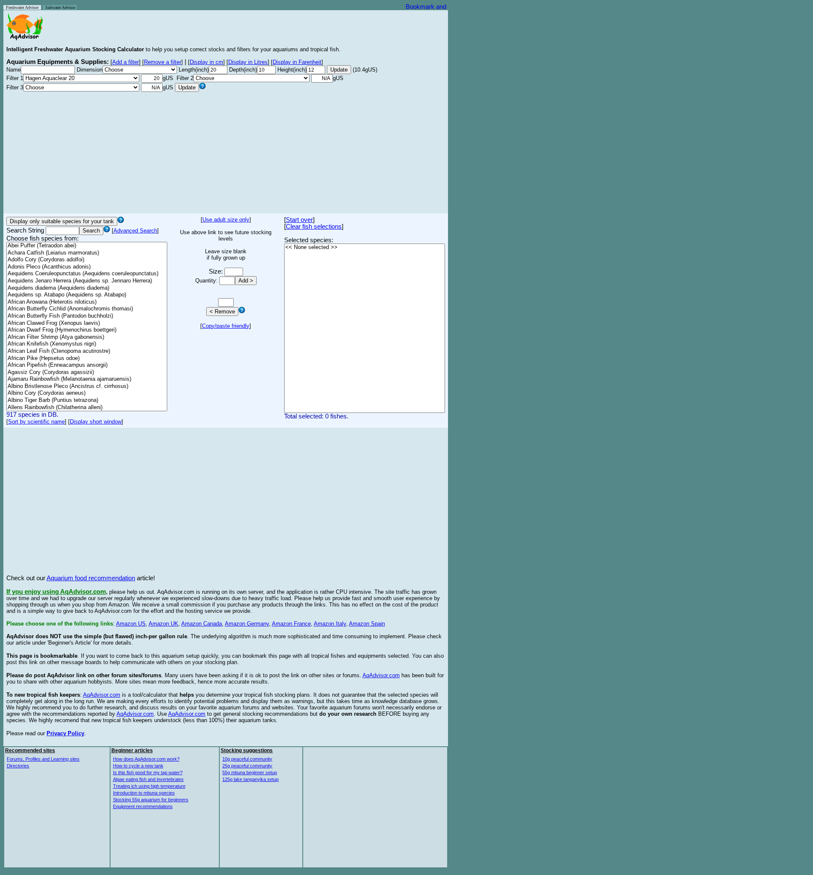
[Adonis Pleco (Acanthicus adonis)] (87, 267)
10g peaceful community (247, 758)
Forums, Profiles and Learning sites (43, 758)
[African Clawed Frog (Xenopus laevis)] (87, 323)
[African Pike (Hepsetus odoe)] (87, 358)
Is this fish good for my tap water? (148, 772)
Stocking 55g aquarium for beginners (150, 799)
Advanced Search (135, 230)
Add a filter (125, 62)
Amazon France (291, 623)
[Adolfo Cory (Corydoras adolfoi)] (87, 259)
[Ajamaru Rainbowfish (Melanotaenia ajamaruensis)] (87, 379)
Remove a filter (162, 62)
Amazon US (131, 623)
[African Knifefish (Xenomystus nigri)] (87, 344)
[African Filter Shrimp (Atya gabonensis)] (87, 337)
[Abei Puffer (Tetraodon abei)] (87, 245)
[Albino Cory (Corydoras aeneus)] (87, 393)
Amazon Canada (201, 623)
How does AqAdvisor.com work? (146, 758)
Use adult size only (225, 219)
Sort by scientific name (36, 421)
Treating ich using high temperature (149, 786)
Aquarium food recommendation (91, 578)
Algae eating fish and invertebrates (148, 779)
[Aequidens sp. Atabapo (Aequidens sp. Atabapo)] (87, 295)
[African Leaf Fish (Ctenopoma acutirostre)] (87, 351)
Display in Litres (248, 62)
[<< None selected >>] (365, 247)
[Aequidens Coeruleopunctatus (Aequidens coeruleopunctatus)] (87, 273)
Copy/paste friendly (225, 326)
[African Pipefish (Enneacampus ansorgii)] (87, 365)
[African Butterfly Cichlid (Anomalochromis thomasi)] (87, 309)
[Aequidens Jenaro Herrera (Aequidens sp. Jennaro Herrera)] (87, 281)
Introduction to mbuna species (144, 792)
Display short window (96, 421)
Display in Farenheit (297, 62)
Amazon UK (163, 623)
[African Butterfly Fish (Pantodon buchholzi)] (87, 316)
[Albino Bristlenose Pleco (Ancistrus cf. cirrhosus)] (87, 386)
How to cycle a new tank (138, 765)
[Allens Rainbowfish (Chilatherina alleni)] (87, 407)
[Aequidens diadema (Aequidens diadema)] (87, 288)
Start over (299, 219)
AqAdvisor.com (381, 675)
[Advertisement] (225, 151)
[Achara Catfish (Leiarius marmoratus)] (87, 253)
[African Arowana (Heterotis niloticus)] (87, 302)
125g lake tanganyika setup (250, 779)
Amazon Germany (247, 623)
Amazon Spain (367, 623)
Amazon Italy (330, 623)
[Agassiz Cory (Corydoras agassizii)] (87, 372)
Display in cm (206, 62)
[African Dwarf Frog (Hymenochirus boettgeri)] (87, 330)
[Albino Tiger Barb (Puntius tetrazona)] (87, 400)
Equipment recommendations (143, 806)
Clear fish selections (314, 226)
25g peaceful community (247, 765)
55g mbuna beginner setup (249, 772)
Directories (18, 765)
